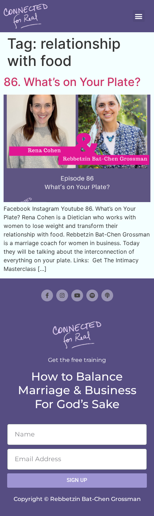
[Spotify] (92, 295)
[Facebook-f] (47, 295)
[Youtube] (77, 295)
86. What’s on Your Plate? (72, 82)
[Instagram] (62, 295)
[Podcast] (107, 295)
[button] (139, 16)
